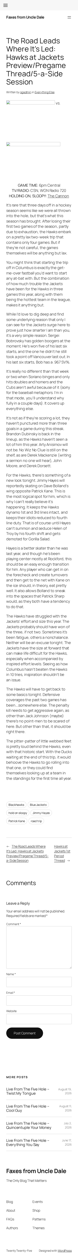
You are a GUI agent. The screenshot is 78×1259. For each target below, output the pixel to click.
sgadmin (25, 92)
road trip (36, 821)
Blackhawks (16, 805)
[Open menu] (69, 17)
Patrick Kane (17, 821)
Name (11, 974)
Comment (13, 924)
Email (10, 993)
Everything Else (45, 92)
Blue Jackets (38, 805)
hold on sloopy (18, 813)
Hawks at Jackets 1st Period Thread (62, 853)
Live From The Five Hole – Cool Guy (27, 1108)
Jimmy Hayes (41, 813)
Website (11, 1011)
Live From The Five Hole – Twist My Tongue (27, 1091)
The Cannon (58, 195)
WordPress (65, 1251)
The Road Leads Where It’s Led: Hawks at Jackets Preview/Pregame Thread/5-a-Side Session (27, 853)
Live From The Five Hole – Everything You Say (27, 1142)
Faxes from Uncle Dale (25, 17)
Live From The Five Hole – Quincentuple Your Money (28, 1125)
